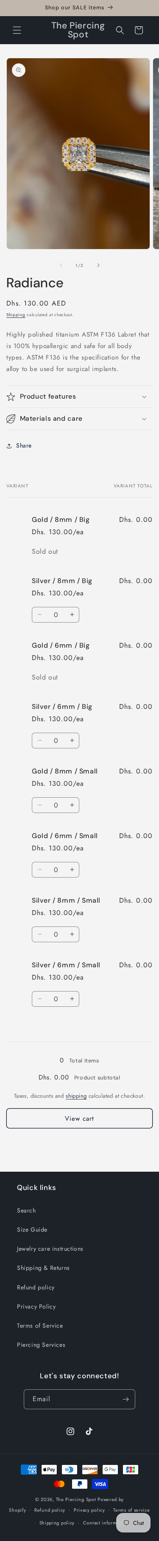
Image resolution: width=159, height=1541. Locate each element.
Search (26, 1210)
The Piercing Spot (76, 1499)
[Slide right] (98, 265)
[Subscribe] (125, 1399)
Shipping (15, 315)
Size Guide (32, 1229)
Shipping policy (57, 1522)
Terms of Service (40, 1325)
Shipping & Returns (43, 1267)
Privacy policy (89, 1510)
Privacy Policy (36, 1306)
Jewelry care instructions (50, 1248)
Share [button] (24, 445)
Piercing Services (41, 1344)
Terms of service (131, 1510)
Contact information (105, 1522)
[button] (17, 30)
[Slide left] (61, 265)
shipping (76, 1096)
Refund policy (36, 1287)
